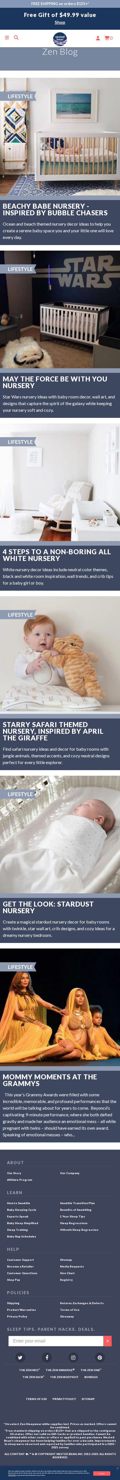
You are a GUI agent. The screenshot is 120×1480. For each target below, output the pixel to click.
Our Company (70, 1173)
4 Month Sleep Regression (79, 1229)
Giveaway (67, 1316)
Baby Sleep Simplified (22, 1223)
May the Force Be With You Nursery (55, 382)
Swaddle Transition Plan (77, 1203)
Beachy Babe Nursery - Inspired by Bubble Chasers (55, 209)
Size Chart (67, 1273)
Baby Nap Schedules (21, 1236)
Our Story (14, 1173)
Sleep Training (17, 1229)
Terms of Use (70, 1309)
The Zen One (90, 1370)
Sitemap (66, 1259)
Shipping (13, 1303)
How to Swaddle (18, 1203)
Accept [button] (101, 1473)
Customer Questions (22, 1273)
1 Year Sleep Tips (72, 1216)
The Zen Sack (33, 1377)
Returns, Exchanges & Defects (82, 1303)
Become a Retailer (20, 1266)
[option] (60, 19)
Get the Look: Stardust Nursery (48, 907)
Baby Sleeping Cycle (21, 1209)
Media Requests (72, 1266)
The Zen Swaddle (60, 1370)
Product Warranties (21, 1309)
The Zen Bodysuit (64, 1377)
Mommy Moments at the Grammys (50, 1080)
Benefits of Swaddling (76, 1209)
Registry (66, 1279)
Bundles (91, 1377)
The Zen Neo (29, 1370)
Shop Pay (13, 1279)
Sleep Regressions (74, 1223)
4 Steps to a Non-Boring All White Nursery (57, 555)
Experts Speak (17, 1216)
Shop (60, 22)
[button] (117, 1468)
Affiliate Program (19, 1179)
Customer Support (20, 1259)
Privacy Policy (17, 1316)
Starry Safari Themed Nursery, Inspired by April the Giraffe (53, 731)
